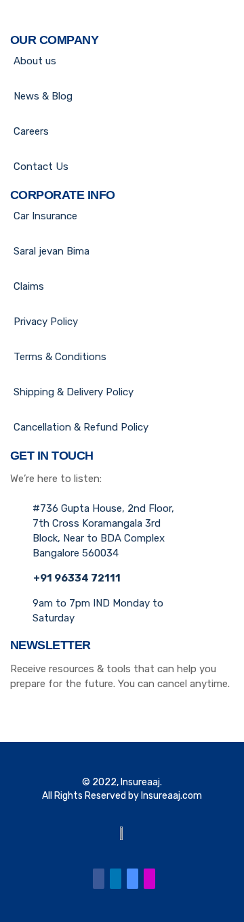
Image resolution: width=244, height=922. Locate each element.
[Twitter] (132, 879)
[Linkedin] (115, 879)
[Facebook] (98, 879)
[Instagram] (149, 879)
